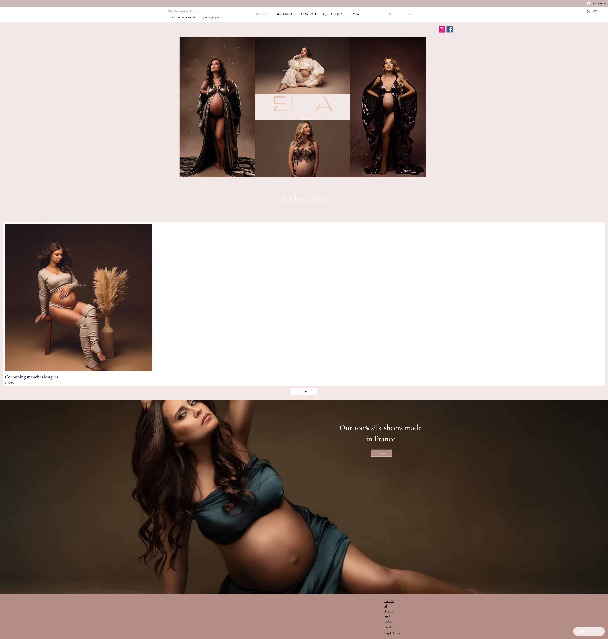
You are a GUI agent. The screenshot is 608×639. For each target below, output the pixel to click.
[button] (595, 11)
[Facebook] (449, 29)
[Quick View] (78, 297)
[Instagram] (442, 29)
